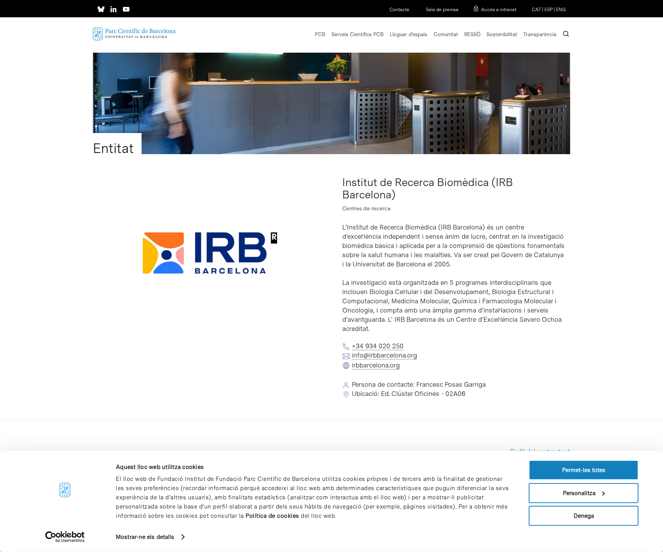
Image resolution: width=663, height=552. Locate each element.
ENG (561, 9)
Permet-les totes (583, 470)
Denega (584, 515)
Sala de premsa (441, 9)
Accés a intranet (498, 9)
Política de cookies (272, 515)
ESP (548, 9)
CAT (536, 9)
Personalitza (579, 492)
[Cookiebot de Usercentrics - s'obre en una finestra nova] (65, 537)
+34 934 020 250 (378, 346)
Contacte (399, 9)
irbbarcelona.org (376, 365)
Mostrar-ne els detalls (145, 537)
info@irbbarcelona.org (384, 355)
